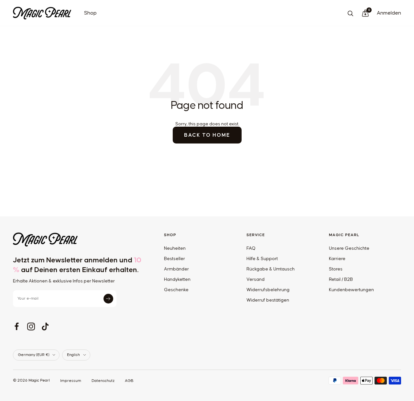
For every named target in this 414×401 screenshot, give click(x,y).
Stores (336, 269)
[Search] (350, 13)
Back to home (207, 135)
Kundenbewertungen (351, 290)
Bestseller (174, 259)
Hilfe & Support (262, 259)
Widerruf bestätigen (267, 300)
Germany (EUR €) (33, 355)
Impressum (70, 381)
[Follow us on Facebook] (17, 326)
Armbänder (176, 269)
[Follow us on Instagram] (31, 326)
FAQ (251, 248)
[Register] (108, 299)
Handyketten (177, 279)
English (73, 355)
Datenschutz (103, 381)
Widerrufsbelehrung (267, 290)
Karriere (337, 259)
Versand (255, 279)
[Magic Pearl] (78, 239)
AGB (129, 381)
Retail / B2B (341, 279)
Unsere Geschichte (349, 248)
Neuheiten (175, 248)
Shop (90, 13)
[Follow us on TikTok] (45, 326)
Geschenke (176, 290)
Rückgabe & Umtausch (270, 269)
